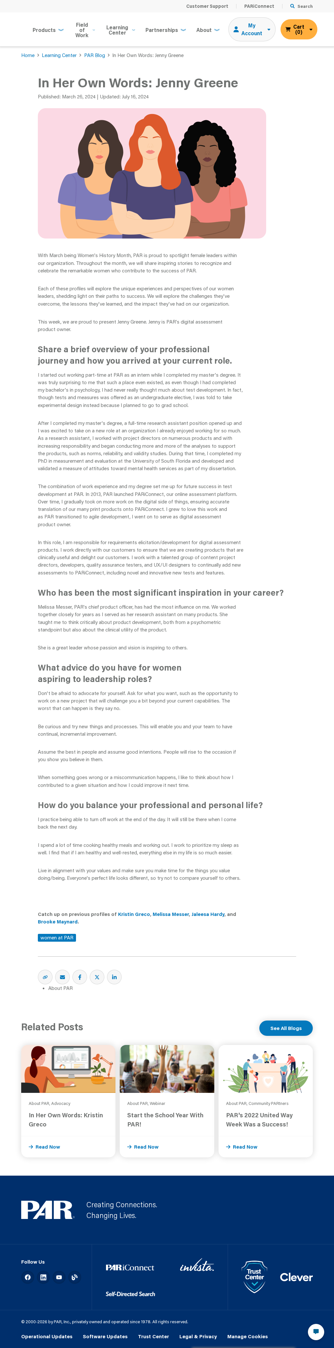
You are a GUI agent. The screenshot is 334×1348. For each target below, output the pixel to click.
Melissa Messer (171, 914)
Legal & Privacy (198, 1336)
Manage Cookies (247, 1336)
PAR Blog (94, 55)
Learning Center (59, 55)
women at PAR (56, 937)
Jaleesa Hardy (207, 914)
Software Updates (105, 1336)
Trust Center (153, 1336)
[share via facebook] (79, 977)
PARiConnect (259, 6)
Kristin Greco (134, 914)
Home (28, 55)
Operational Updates (46, 1336)
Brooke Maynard (58, 921)
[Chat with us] (316, 1332)
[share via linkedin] (114, 977)
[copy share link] (45, 977)
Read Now (48, 1146)
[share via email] (62, 977)
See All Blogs (286, 1028)
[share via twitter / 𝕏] (97, 977)
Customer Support (207, 6)
